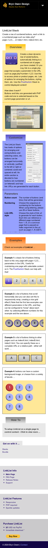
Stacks (5, 449)
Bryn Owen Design (19, 4)
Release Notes (12, 480)
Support (9, 482)
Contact (24, 544)
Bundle (5, 452)
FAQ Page (10, 477)
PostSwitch (26, 81)
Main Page (10, 474)
